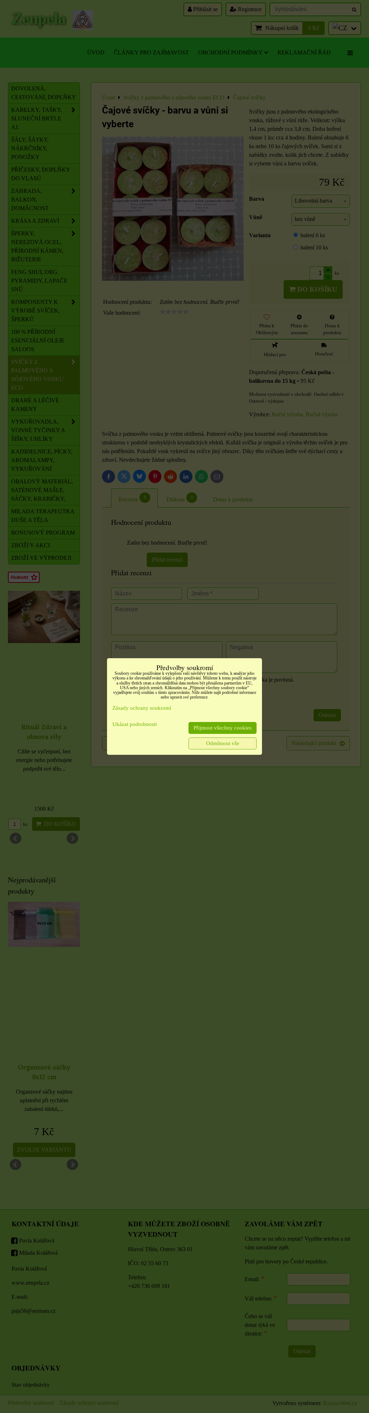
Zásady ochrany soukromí (141, 708)
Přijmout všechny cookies (223, 728)
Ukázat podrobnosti (134, 724)
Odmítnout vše (222, 743)
